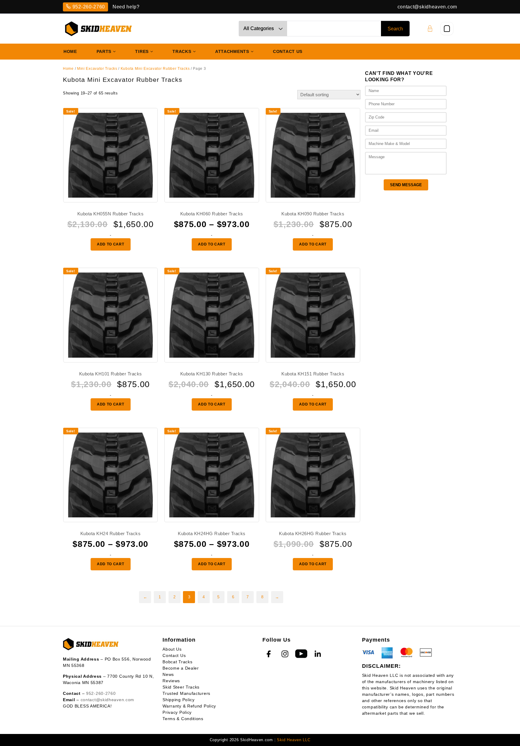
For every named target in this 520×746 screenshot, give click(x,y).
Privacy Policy (177, 712)
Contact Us (174, 655)
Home (68, 68)
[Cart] (446, 28)
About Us (172, 649)
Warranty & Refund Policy (189, 706)
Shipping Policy (178, 699)
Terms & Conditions (182, 718)
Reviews (171, 680)
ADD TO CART (110, 244)
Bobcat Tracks (177, 661)
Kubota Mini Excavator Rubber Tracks (155, 68)
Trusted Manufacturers (186, 693)
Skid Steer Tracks (181, 687)
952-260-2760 (89, 6)
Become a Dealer (180, 668)
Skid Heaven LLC (294, 740)
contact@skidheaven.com (427, 6)
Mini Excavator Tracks (97, 68)
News (168, 674)
